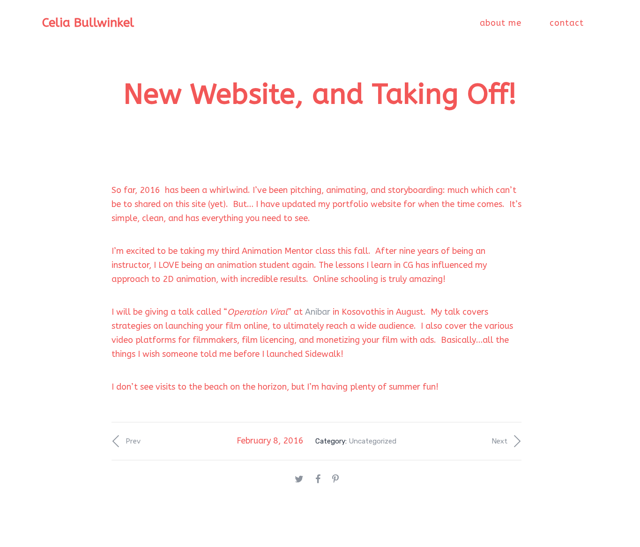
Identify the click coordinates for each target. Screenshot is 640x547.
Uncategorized (372, 441)
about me (500, 23)
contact (567, 23)
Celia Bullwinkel (88, 22)
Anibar (317, 312)
